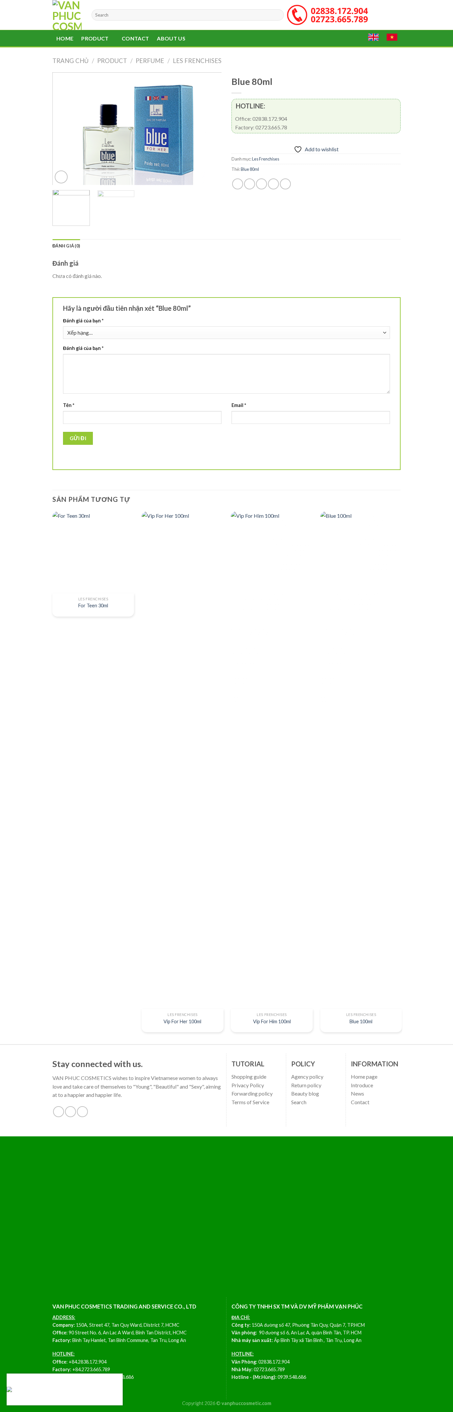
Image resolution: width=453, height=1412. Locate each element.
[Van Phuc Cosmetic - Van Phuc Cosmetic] (67, 15)
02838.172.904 (274, 1362)
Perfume (150, 60)
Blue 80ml (250, 169)
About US (171, 38)
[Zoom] (61, 176)
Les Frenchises (197, 60)
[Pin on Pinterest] (273, 183)
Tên (68, 405)
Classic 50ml (33, 1389)
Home (64, 38)
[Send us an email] (70, 1111)
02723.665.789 (269, 1369)
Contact (135, 38)
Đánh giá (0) (66, 245)
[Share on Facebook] (237, 183)
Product (94, 38)
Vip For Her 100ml (182, 1021)
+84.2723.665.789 (91, 1369)
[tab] (66, 245)
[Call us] (82, 1111)
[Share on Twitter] (249, 183)
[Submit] (277, 15)
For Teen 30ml (93, 605)
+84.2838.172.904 (87, 1362)
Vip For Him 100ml (272, 1021)
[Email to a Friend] (261, 183)
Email (238, 405)
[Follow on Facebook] (58, 1111)
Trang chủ (70, 60)
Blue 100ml (361, 1021)
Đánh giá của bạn (83, 320)
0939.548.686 (292, 1377)
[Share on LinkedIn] (285, 183)
